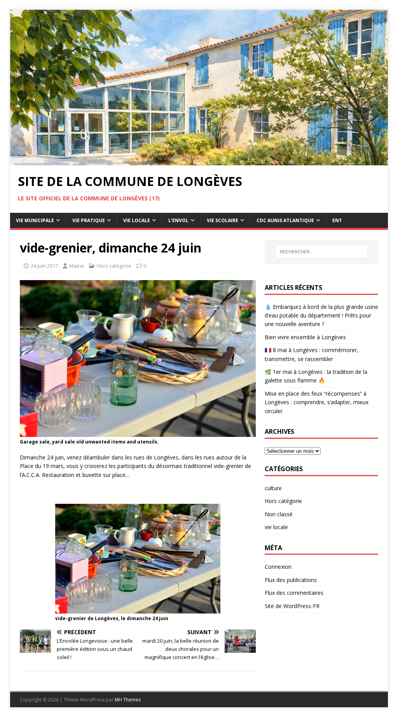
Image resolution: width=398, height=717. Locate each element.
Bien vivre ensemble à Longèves (305, 337)
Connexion (278, 566)
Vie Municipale (35, 220)
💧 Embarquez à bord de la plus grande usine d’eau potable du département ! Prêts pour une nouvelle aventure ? (321, 315)
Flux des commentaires (294, 592)
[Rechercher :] (322, 251)
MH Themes (128, 699)
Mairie (76, 265)
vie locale (276, 527)
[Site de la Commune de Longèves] (199, 161)
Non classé (279, 514)
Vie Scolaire (222, 220)
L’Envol (178, 220)
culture (273, 488)
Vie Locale (136, 220)
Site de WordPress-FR (292, 606)
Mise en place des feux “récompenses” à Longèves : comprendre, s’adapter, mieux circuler (316, 402)
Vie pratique (88, 220)
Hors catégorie (114, 265)
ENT (337, 220)
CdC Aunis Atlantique (285, 220)
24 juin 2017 (44, 265)
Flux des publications (291, 580)
